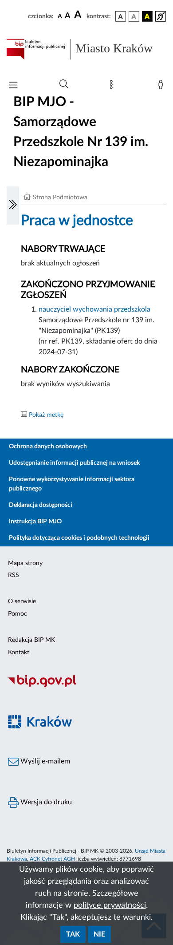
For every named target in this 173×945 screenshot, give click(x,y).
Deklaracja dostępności (40, 505)
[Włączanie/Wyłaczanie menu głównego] (13, 86)
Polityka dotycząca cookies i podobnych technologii (79, 538)
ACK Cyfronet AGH (52, 859)
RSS (13, 575)
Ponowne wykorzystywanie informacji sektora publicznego (71, 484)
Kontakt (18, 652)
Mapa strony (25, 563)
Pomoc (17, 614)
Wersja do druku (45, 802)
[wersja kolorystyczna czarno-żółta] (147, 16)
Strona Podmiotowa (60, 197)
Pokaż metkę (46, 415)
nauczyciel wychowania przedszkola (94, 309)
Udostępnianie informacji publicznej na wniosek (74, 463)
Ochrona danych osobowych (48, 446)
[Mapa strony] (113, 86)
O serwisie (22, 601)
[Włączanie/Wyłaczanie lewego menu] (13, 205)
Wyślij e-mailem (44, 761)
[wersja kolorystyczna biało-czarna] (134, 16)
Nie (99, 934)
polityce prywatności (110, 905)
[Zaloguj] (162, 86)
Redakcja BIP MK (31, 640)
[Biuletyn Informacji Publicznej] (86, 686)
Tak (73, 934)
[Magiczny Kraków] (86, 727)
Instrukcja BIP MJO (35, 521)
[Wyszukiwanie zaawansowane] (63, 84)
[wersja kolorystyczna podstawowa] (120, 16)
